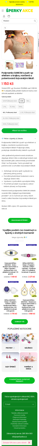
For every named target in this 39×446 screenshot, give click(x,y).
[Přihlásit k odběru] (32, 404)
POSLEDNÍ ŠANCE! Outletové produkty (19, 380)
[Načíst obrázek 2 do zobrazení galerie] (19, 65)
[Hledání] (35, 21)
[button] (2, 10)
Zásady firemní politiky (19, 421)
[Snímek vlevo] (2, 65)
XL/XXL (12, 107)
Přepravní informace (19, 417)
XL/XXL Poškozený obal (11, 118)
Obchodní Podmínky (19, 419)
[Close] (29, 442)
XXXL (21, 107)
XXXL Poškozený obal (10, 124)
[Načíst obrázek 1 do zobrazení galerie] (9, 65)
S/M (21, 101)
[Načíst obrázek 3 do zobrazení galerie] (29, 65)
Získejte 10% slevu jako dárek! (15, 443)
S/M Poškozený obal (10, 101)
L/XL (4, 107)
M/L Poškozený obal (10, 112)
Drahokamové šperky (19, 220)
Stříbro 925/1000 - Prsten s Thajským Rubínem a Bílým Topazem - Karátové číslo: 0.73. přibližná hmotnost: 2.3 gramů (29, 267)
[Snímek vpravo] (36, 65)
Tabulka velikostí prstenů (19, 413)
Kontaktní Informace (19, 426)
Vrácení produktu (19, 428)
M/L (28, 101)
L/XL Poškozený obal (27, 112)
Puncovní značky (19, 415)
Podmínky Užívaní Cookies (19, 424)
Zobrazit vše (19, 322)
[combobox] (19, 21)
